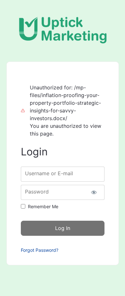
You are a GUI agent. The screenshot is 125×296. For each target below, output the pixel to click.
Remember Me (43, 206)
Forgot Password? (39, 250)
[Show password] (94, 192)
